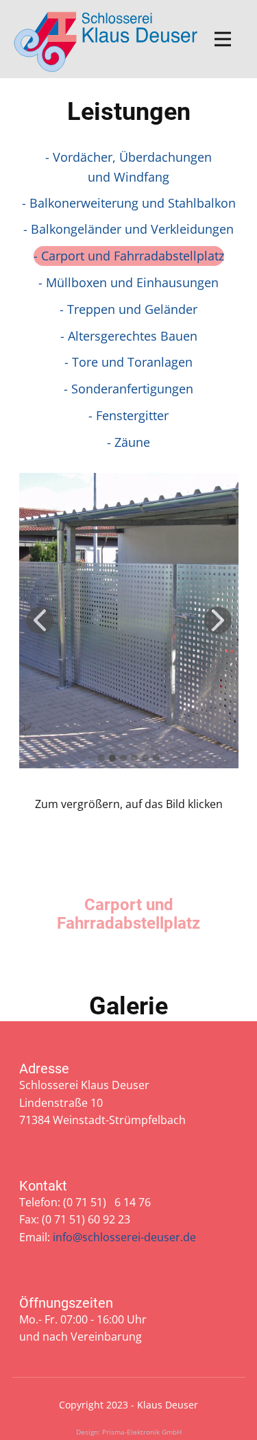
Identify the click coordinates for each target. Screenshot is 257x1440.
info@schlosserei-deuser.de (124, 1237)
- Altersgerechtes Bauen (128, 336)
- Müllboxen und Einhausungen (128, 282)
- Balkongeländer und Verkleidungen (128, 229)
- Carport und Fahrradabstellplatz (129, 255)
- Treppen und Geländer (128, 309)
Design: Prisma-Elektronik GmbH (129, 1432)
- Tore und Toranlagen (128, 362)
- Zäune (128, 442)
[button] (39, 620)
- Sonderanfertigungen (128, 388)
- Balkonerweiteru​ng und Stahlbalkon (129, 203)
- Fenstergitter (128, 415)
